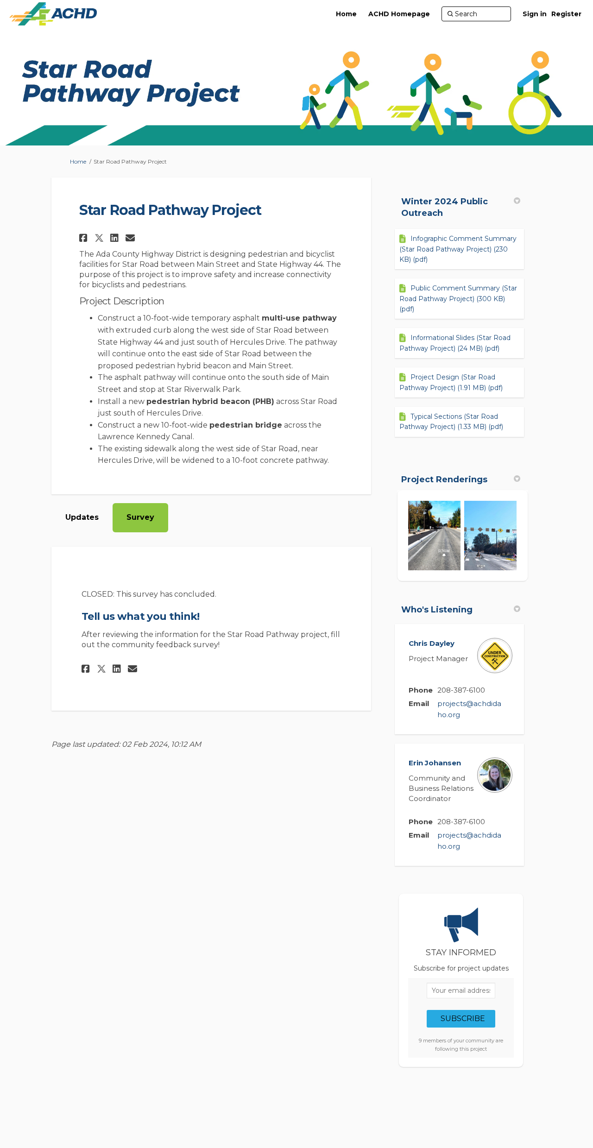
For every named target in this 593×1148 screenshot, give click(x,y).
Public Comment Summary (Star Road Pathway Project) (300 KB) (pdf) (458, 298)
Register (566, 14)
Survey (140, 517)
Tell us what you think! (141, 616)
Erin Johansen (435, 762)
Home (78, 161)
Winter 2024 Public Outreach (444, 207)
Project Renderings (444, 479)
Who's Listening (437, 610)
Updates (82, 517)
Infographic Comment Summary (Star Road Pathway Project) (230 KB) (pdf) (458, 249)
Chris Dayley (431, 643)
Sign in (535, 14)
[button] (84, 238)
